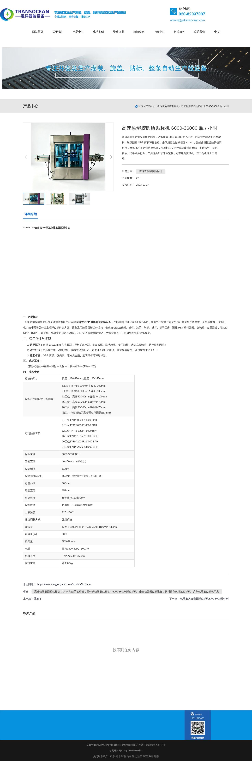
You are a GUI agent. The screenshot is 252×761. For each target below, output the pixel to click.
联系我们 (199, 31)
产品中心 (78, 31)
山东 (129, 756)
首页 (141, 106)
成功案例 (98, 31)
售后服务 (179, 31)
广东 (112, 756)
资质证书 (118, 31)
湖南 (123, 756)
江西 (145, 756)
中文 (217, 31)
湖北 (118, 756)
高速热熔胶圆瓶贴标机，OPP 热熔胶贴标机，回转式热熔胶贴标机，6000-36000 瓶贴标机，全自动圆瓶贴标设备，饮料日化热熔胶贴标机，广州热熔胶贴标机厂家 (126, 591)
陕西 (139, 756)
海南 (150, 756)
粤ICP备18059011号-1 (131, 750)
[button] (110, 157)
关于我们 (57, 31)
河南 (156, 756)
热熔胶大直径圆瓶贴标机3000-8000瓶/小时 (204, 598)
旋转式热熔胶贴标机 (168, 106)
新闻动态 (138, 31)
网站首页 (37, 31)
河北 (134, 756)
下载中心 (159, 31)
